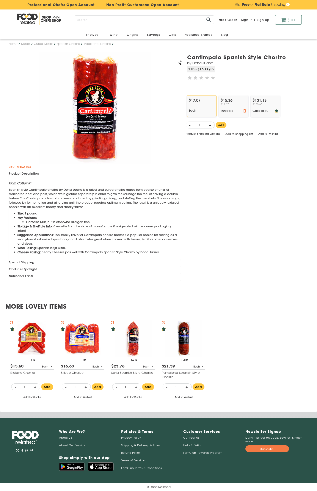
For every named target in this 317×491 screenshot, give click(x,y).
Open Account (165, 4)
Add (221, 125)
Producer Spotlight (23, 269)
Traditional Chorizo (97, 44)
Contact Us (191, 437)
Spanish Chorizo (68, 44)
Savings (154, 35)
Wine (114, 35)
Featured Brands (199, 35)
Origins (133, 35)
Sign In (247, 20)
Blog (224, 35)
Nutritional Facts (21, 276)
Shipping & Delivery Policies (140, 445)
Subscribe (267, 449)
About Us (65, 437)
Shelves (92, 35)
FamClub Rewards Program (202, 453)
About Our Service (72, 445)
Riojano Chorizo (22, 373)
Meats (25, 44)
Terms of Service (133, 460)
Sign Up (263, 20)
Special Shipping (21, 262)
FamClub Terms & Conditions (141, 468)
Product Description (24, 173)
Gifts (173, 35)
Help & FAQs (192, 445)
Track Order (227, 20)
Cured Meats (43, 44)
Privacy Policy (131, 437)
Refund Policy (131, 453)
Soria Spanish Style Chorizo (132, 373)
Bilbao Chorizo (72, 373)
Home (13, 44)
